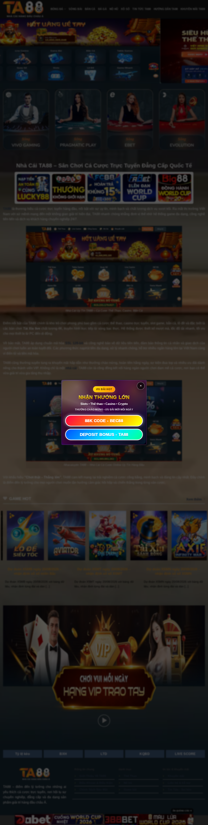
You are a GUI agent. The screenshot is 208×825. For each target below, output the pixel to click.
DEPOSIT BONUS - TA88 (104, 434)
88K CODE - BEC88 (104, 421)
